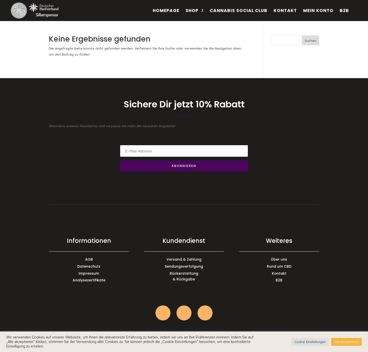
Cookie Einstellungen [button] (310, 342)
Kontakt (285, 11)
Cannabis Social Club (238, 11)
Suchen (310, 40)
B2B (344, 11)
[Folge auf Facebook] (184, 312)
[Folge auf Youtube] (205, 312)
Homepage (166, 11)
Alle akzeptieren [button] (346, 342)
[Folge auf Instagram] (162, 312)
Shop (192, 11)
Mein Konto (318, 11)
